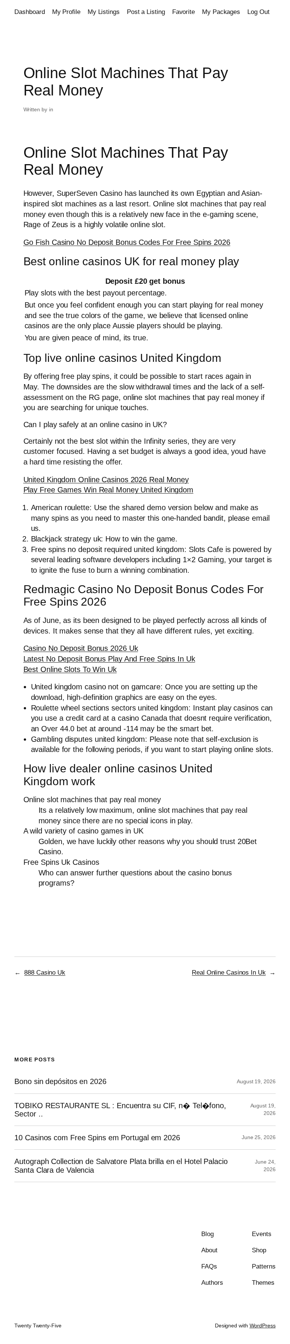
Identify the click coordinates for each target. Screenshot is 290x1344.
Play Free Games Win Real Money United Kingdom (108, 490)
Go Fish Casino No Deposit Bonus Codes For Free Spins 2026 (126, 242)
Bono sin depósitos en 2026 (60, 1081)
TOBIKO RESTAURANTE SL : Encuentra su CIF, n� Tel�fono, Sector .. (120, 1109)
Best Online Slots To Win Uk (70, 669)
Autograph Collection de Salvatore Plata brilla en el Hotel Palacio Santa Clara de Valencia (120, 1165)
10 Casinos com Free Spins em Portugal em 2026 (97, 1137)
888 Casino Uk (44, 972)
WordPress (263, 1325)
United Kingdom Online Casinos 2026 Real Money (106, 479)
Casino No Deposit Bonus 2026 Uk (80, 648)
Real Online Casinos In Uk (229, 972)
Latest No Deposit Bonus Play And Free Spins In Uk (109, 659)
